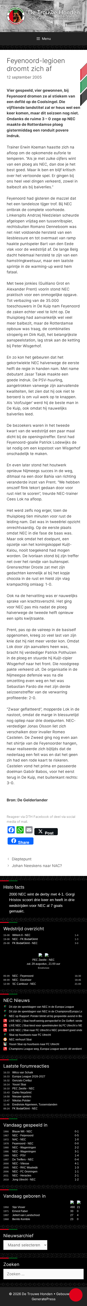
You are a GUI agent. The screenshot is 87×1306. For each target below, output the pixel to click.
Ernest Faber (20, 1211)
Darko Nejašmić (22, 1092)
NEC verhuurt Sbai (20, 1039)
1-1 (77, 1171)
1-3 (77, 1167)
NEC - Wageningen (24, 1147)
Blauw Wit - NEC (22, 1131)
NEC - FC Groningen (24, 1171)
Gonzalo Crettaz (22, 1080)
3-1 (77, 1151)
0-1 (77, 1131)
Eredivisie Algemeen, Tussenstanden (34, 1104)
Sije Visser (18, 1207)
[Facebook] (11, 831)
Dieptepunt (21, 859)
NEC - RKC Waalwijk (25, 1167)
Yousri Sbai (19, 1084)
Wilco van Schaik (22, 1072)
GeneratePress (44, 1299)
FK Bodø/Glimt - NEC (25, 943)
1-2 (77, 1179)
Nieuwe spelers (21, 1096)
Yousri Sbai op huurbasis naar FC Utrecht (34, 1044)
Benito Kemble (21, 1219)
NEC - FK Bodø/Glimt (25, 939)
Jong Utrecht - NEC (24, 1179)
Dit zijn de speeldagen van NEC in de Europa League (41, 1006)
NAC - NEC (19, 1139)
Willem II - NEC (21, 935)
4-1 (77, 1163)
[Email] (29, 831)
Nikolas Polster (21, 1100)
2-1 (77, 1175)
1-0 (77, 1139)
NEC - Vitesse (20, 1163)
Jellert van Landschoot (26, 1215)
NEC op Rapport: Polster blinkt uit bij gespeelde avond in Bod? (47, 1016)
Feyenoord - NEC (22, 1143)
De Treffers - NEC (23, 1159)
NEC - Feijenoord (22, 1135)
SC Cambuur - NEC (24, 983)
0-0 (77, 1143)
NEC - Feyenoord (22, 975)
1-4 (77, 1155)
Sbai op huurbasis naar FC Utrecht (30, 1034)
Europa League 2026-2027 (28, 1076)
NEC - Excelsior (21, 979)
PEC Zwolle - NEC (43, 959)
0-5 (77, 1135)
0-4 (77, 1159)
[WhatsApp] (20, 831)
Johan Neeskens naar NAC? (37, 865)
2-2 (77, 1147)
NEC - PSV (19, 1155)
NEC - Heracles (21, 1175)
